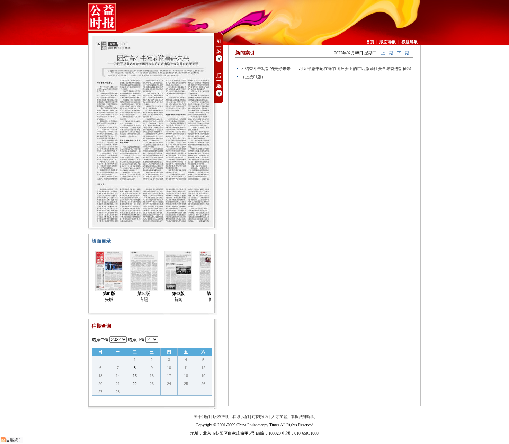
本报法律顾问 (303, 416)
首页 (370, 42)
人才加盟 (279, 416)
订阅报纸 (260, 416)
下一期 (403, 53)
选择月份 (136, 339)
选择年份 (100, 339)
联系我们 (240, 416)
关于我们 (202, 416)
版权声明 (221, 416)
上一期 (387, 53)
